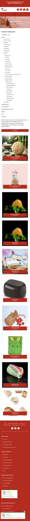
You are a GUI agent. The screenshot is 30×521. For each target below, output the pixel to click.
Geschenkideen (5, 104)
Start (8, 23)
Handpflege (6, 48)
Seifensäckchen (10, 94)
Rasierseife (7, 72)
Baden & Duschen (7, 40)
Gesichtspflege (7, 44)
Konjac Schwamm (10, 83)
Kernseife (7, 68)
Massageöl (6, 52)
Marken (3, 111)
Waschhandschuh (10, 98)
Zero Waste (6, 102)
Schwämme (9, 89)
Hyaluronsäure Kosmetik (7, 109)
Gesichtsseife (8, 63)
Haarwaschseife (8, 65)
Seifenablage (9, 90)
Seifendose (9, 92)
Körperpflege (7, 50)
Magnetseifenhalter (11, 85)
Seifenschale (9, 96)
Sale (2, 114)
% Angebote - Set (5, 34)
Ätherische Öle (7, 39)
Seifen (14, 23)
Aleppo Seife (8, 55)
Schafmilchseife (8, 76)
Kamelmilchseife (8, 66)
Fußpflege (6, 42)
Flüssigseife (7, 61)
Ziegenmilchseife (8, 79)
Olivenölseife (8, 70)
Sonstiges (3, 116)
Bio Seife (7, 57)
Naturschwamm (10, 87)
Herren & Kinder (5, 106)
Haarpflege (6, 46)
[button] (24, 9)
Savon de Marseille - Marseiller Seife (13, 74)
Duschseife (7, 59)
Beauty (11, 23)
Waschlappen (9, 100)
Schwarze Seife (8, 78)
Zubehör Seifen (8, 81)
